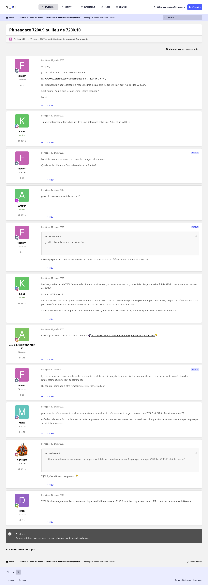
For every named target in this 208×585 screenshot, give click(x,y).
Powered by (188, 580)
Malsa (22, 422)
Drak (22, 510)
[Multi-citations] (42, 105)
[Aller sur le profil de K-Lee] (22, 121)
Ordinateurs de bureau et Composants (69, 39)
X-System (22, 459)
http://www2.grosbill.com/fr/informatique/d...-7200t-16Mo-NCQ (73, 78)
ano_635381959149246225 (22, 347)
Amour (22, 205)
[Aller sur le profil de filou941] (10, 39)
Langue (10, 580)
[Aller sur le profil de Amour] (22, 195)
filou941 (21, 39)
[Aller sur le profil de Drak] (22, 500)
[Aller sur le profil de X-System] (22, 449)
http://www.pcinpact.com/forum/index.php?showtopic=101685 (123, 335)
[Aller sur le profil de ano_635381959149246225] (22, 334)
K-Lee (22, 131)
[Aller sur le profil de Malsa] (22, 412)
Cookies (22, 580)
